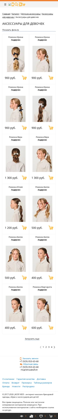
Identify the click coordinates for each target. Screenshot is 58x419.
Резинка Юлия (16, 187)
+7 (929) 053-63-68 (29, 361)
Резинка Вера (15, 137)
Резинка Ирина (15, 37)
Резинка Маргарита (42, 287)
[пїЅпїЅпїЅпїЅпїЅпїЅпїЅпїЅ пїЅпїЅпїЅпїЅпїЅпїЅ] (13, 4)
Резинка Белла (42, 187)
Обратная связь (30, 364)
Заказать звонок (31, 358)
